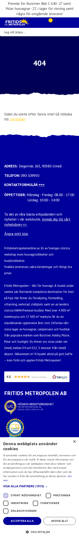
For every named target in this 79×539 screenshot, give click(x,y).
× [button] (74, 441)
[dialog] (39, 488)
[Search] (75, 32)
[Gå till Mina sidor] (56, 22)
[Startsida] (22, 22)
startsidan (17, 119)
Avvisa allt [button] (59, 521)
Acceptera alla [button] (22, 521)
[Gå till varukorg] (49, 22)
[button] (37, 376)
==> (42, 184)
